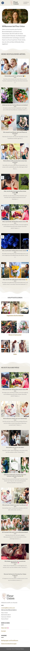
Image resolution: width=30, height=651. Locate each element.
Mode (15, 354)
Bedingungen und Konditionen (9, 640)
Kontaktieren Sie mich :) (26, 3)
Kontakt (3, 631)
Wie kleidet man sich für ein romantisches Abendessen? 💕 (15, 562)
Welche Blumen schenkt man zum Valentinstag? (15, 418)
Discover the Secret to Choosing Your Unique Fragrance (15, 574)
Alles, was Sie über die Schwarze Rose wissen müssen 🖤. (15, 192)
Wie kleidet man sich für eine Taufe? (15, 447)
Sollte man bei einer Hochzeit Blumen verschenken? (15, 105)
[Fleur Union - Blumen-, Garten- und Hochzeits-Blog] (14, 3)
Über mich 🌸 (5, 628)
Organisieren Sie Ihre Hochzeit (15, 315)
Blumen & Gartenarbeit (15, 335)
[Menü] (2, 3)
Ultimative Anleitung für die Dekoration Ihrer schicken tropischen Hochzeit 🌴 (15, 475)
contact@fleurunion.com (8, 608)
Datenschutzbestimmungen (8, 643)
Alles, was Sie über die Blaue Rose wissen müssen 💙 (15, 250)
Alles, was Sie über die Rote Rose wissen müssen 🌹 (15, 221)
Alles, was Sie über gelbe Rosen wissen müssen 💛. (15, 279)
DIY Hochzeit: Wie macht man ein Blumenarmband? (15, 532)
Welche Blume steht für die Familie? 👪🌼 (15, 76)
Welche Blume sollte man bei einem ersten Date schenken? (15, 161)
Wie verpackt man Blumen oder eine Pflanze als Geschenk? (15, 133)
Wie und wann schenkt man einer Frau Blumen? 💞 (15, 505)
